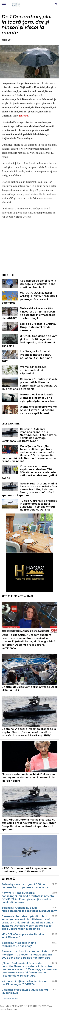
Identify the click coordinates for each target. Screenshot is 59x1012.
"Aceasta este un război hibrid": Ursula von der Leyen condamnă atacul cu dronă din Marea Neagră (29, 777)
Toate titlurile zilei (10, 998)
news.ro (23, 115)
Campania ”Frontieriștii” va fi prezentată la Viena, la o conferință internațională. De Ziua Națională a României (29, 384)
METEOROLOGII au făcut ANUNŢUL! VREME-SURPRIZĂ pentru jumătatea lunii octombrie (29, 297)
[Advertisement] (29, 249)
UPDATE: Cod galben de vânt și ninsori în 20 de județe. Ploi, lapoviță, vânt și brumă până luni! (29, 341)
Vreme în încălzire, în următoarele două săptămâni (33, 370)
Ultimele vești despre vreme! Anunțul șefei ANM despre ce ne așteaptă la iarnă (38, 410)
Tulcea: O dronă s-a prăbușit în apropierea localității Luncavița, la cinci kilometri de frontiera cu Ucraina (38, 505)
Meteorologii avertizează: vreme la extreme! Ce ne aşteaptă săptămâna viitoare (38, 398)
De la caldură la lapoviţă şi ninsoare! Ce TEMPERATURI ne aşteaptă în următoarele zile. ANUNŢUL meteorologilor (29, 313)
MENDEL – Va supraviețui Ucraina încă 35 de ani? (23, 936)
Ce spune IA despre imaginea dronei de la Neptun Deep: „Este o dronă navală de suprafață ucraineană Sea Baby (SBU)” (29, 435)
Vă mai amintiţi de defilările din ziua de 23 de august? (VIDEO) (24, 983)
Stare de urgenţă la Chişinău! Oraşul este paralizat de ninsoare (38, 327)
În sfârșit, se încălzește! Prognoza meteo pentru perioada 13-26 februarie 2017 (27, 356)
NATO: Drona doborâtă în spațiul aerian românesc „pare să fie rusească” (27, 870)
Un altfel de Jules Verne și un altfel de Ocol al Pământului (29, 688)
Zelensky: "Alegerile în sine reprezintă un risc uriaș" (19, 944)
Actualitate (25, 596)
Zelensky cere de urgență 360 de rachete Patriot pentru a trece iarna (25, 886)
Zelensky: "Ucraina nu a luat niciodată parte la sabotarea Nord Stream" (29, 909)
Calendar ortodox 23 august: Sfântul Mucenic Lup (25, 991)
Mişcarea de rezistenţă (29, 4)
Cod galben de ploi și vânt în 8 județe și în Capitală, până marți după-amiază (38, 284)
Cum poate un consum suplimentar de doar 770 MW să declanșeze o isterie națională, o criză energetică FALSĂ (29, 472)
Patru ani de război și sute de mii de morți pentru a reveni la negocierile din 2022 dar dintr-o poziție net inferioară (27, 954)
